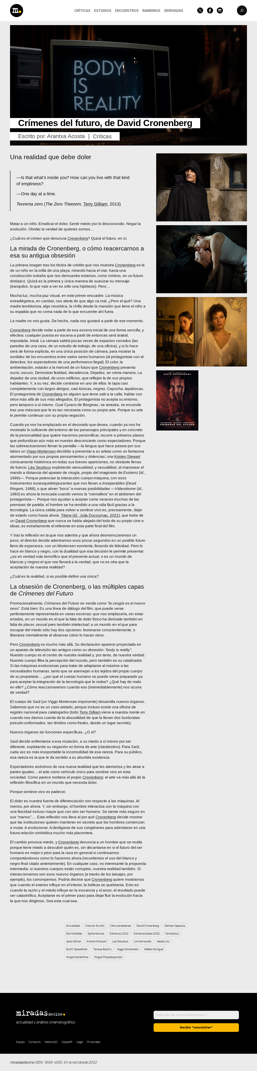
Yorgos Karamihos (77, 957)
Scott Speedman (77, 949)
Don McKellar (74, 933)
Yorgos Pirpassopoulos (108, 957)
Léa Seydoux (39, 467)
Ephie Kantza (96, 933)
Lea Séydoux (120, 941)
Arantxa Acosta (66, 136)
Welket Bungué (153, 949)
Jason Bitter (73, 941)
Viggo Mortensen (41, 451)
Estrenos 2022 (119, 933)
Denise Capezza (175, 925)
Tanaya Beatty (102, 949)
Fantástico (172, 933)
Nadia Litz (163, 941)
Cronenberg (77, 238)
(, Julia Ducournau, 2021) (90, 515)
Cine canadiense (120, 925)
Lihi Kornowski (142, 941)
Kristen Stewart (127, 456)
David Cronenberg (31, 521)
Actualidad (73, 925)
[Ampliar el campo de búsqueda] (242, 10)
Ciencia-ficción (94, 925)
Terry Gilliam (95, 204)
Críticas (102, 136)
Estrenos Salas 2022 (147, 933)
